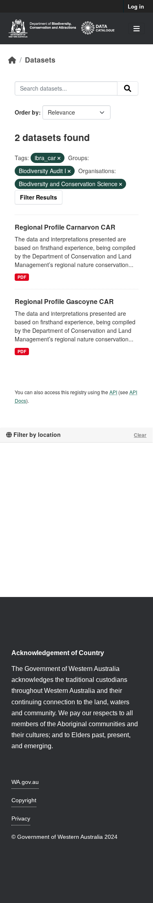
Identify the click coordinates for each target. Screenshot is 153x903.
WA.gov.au (25, 782)
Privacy (20, 818)
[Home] (12, 59)
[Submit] (127, 88)
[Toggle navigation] (136, 29)
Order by (27, 112)
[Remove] (59, 158)
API (113, 392)
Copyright (23, 800)
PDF (22, 277)
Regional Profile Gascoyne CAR (64, 301)
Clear (140, 434)
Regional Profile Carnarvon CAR (65, 227)
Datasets (40, 59)
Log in (136, 6)
